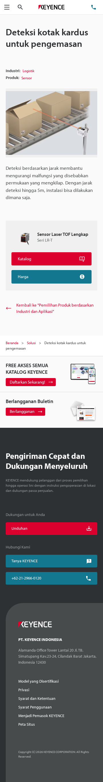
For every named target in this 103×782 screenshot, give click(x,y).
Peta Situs (26, 724)
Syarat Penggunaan (35, 707)
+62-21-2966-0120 (26, 578)
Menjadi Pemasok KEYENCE (41, 715)
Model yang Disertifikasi (38, 681)
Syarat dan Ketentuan (37, 698)
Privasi (23, 689)
